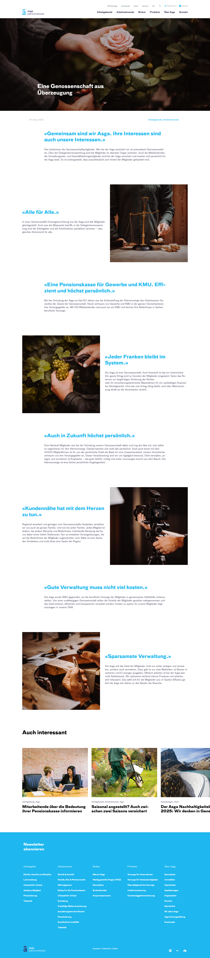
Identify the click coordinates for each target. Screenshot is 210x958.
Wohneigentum (65, 885)
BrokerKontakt (100, 890)
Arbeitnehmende (125, 12)
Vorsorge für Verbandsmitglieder (142, 879)
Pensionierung (30, 895)
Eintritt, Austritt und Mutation (37, 874)
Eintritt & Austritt (66, 874)
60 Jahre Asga (171, 911)
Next (27, 820)
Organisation (170, 895)
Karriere (145, 6)
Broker (142, 12)
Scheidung (63, 901)
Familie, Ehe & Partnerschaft (71, 879)
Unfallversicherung (136, 890)
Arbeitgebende (104, 12)
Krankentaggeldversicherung (141, 895)
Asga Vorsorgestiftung (174, 916)
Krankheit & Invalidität (68, 922)
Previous (29, 745)
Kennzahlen (98, 885)
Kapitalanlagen (171, 890)
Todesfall (27, 901)
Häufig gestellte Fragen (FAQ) (107, 879)
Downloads (125, 6)
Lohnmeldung (30, 879)
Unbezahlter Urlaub (32, 885)
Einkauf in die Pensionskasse (71, 890)
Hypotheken (170, 885)
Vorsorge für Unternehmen (140, 874)
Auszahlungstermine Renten (71, 911)
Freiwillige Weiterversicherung (72, 906)
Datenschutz (106, 948)
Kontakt (183, 12)
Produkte (155, 12)
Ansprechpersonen (102, 895)
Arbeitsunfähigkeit (32, 890)
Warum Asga (99, 874)
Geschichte (169, 906)
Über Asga (169, 12)
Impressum (96, 948)
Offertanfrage (112, 6)
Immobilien (169, 879)
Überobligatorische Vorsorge (140, 885)
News (136, 6)
